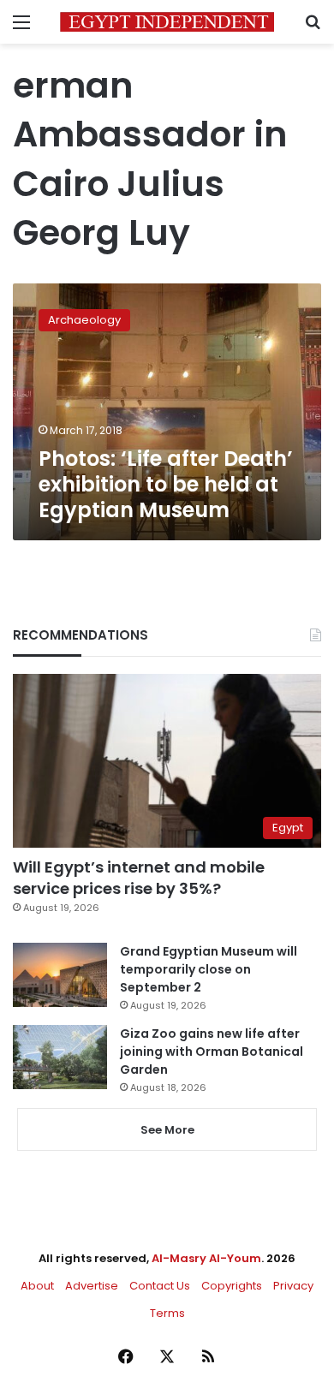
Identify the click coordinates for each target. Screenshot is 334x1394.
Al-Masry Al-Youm (206, 1258)
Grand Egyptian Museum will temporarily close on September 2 (208, 969)
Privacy (293, 1286)
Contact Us (159, 1286)
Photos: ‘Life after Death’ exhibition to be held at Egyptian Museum (166, 484)
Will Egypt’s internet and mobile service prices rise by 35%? (139, 877)
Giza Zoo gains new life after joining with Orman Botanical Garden (211, 1051)
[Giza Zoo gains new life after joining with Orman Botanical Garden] (60, 1057)
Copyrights (231, 1286)
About (37, 1286)
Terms (167, 1313)
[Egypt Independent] (167, 22)
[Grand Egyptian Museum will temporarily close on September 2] (60, 975)
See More (167, 1130)
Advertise (91, 1286)
